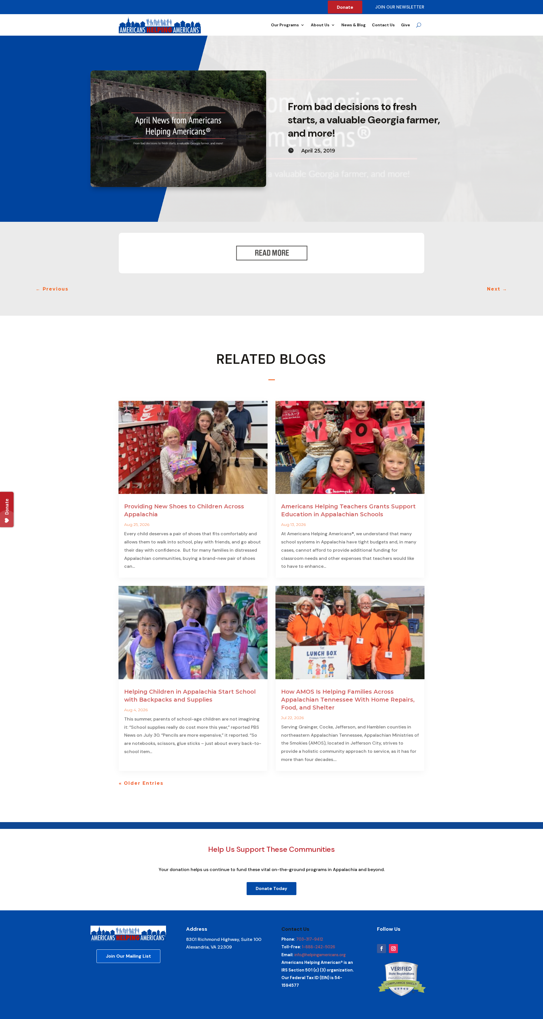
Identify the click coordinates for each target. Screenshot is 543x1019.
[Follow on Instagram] (393, 948)
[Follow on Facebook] (381, 948)
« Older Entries (141, 783)
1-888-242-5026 (318, 946)
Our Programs (285, 24)
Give (405, 24)
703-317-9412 (309, 939)
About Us (320, 24)
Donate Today (271, 888)
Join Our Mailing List (128, 956)
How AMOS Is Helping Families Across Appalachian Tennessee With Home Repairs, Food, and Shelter (348, 699)
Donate (345, 7)
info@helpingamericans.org (320, 954)
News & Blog (353, 24)
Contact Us (383, 24)
